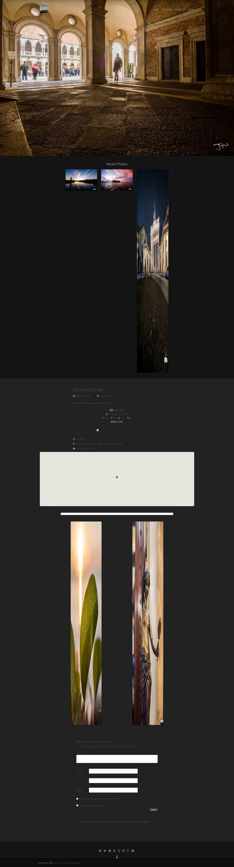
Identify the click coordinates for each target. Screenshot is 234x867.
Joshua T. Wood (106, 396)
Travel (82, 439)
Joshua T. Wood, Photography (66, 862)
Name (79, 771)
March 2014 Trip (87, 448)
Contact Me (179, 9)
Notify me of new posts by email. (93, 805)
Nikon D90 (119, 410)
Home (156, 9)
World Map (79, 444)
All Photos (166, 9)
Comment (80, 753)
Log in (190, 9)
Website (79, 790)
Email (79, 780)
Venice (106, 444)
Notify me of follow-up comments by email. (98, 798)
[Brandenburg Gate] (152, 270)
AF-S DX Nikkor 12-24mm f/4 (118, 414)
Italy (76, 439)
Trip (77, 448)
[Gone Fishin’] (81, 179)
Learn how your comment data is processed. (129, 821)
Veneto (100, 444)
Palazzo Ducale (116, 444)
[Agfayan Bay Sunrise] (117, 179)
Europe (88, 444)
